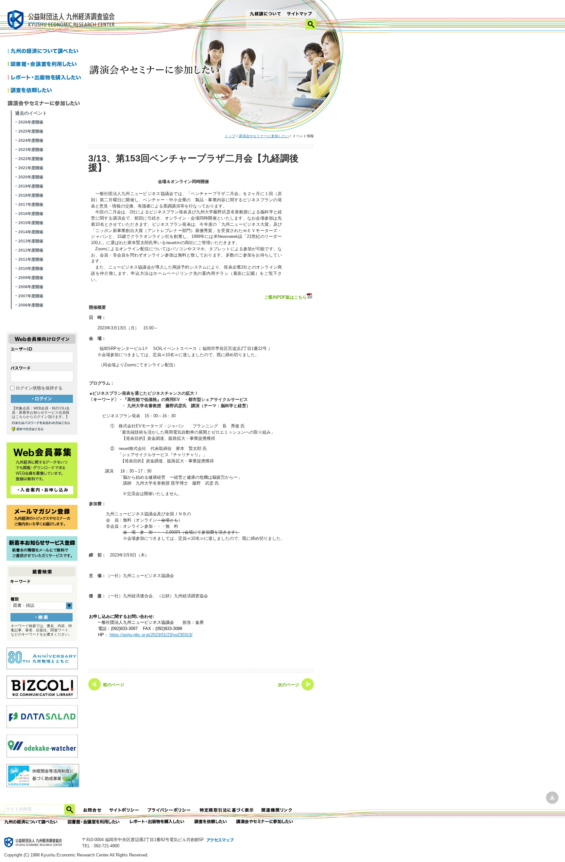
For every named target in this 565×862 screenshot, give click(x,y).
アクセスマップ (220, 840)
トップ (230, 136)
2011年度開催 (30, 259)
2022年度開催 (30, 159)
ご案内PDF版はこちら (285, 297)
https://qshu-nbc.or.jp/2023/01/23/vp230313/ (151, 635)
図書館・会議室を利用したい (46, 64)
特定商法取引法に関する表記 (226, 810)
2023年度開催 (30, 149)
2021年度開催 (30, 168)
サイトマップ (299, 14)
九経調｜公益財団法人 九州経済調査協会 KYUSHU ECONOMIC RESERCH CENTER (63, 21)
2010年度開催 (30, 268)
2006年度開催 (30, 305)
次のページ (288, 685)
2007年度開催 (30, 296)
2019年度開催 (30, 186)
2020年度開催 (30, 177)
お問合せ (92, 810)
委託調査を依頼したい (210, 822)
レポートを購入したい (46, 78)
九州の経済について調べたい (46, 51)
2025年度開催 (30, 131)
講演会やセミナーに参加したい (264, 136)
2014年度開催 (30, 232)
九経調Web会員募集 (42, 470)
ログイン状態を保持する (38, 388)
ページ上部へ (552, 797)
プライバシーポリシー (169, 810)
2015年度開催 (30, 223)
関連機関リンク (277, 810)
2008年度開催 (30, 287)
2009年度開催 (30, 277)
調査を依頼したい (46, 91)
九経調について (265, 14)
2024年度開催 (30, 140)
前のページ (113, 685)
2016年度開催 (30, 213)
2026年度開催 (30, 122)
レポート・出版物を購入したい (157, 822)
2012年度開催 (30, 250)
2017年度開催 (30, 204)
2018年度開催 (30, 195)
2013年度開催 (30, 241)
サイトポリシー (124, 810)
